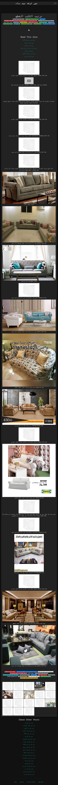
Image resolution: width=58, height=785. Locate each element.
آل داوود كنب (17, 23)
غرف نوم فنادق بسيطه (29, 741)
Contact (22, 782)
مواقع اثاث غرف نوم (22, 676)
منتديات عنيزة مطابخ (46, 676)
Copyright (41, 782)
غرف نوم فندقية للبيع (29, 747)
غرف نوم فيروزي (29, 722)
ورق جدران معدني (29, 56)
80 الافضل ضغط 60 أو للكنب (49, 23)
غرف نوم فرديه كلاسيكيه (29, 758)
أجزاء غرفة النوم (8, 22)
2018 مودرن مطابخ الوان (26, 23)
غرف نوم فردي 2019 (29, 733)
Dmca (15, 782)
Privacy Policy (31, 782)
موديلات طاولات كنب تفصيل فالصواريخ (18, 673)
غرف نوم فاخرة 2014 (29, 752)
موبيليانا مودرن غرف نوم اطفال (45, 671)
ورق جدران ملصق (29, 45)
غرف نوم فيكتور (29, 763)
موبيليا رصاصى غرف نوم (34, 676)
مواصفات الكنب (51, 674)
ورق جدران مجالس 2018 (29, 40)
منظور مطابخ (31, 673)
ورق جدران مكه (29, 51)
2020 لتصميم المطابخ (33, 22)
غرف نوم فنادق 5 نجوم (29, 750)
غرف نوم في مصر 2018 (29, 744)
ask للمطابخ (42, 19)
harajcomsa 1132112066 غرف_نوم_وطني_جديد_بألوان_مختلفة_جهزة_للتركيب (20, 20)
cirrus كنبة (16, 22)
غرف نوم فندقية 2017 (29, 731)
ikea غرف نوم (51, 22)
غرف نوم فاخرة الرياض (29, 766)
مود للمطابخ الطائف (12, 676)
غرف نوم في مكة (29, 760)
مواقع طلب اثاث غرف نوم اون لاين (11, 674)
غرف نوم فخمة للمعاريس (29, 755)
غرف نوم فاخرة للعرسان (29, 739)
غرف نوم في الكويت (29, 728)
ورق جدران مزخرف (29, 43)
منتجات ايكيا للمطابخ (10, 671)
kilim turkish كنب (38, 23)
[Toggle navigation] (55, 3)
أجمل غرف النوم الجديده (18, 19)
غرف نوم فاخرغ (29, 736)
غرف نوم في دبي (29, 769)
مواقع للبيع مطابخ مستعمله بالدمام (29, 678)
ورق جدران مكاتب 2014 (29, 53)
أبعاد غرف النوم (43, 22)
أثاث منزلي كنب (23, 22)
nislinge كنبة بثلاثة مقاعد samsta (46, 20)
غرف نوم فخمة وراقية (29, 771)
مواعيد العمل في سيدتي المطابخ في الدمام (27, 671)
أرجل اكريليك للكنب (8, 23)
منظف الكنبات (34, 674)
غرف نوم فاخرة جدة (29, 774)
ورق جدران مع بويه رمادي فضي (29, 48)
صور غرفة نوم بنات (26, 3)
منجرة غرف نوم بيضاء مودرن (41, 673)
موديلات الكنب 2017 (42, 674)
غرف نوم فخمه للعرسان (29, 725)
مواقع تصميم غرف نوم (25, 674)
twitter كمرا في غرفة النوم (32, 19)
